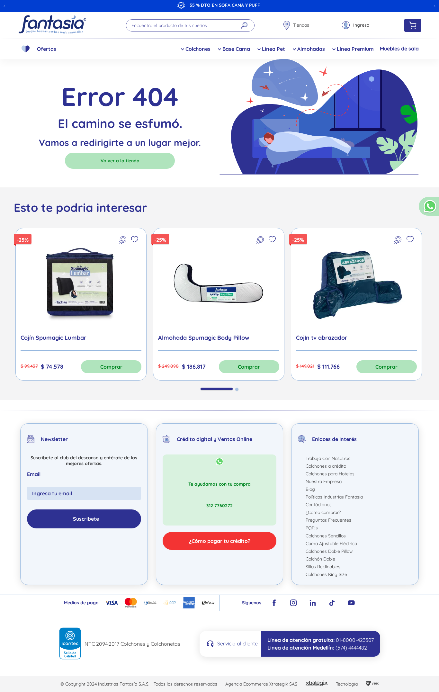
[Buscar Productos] (244, 25)
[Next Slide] (435, 6)
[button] (429, 209)
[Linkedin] (312, 603)
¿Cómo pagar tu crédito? (219, 541)
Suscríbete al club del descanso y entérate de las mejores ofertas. (84, 460)
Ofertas (46, 49)
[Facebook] (274, 603)
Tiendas (301, 25)
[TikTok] (332, 603)
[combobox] (190, 25)
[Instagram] (293, 603)
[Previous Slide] (4, 6)
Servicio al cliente (237, 643)
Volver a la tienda (120, 161)
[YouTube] (351, 603)
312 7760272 (219, 505)
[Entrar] (355, 25)
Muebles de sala (399, 48)
